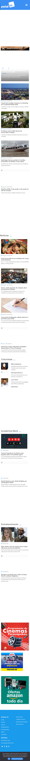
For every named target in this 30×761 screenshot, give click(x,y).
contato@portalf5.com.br (7, 743)
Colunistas (3, 734)
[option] (15, 48)
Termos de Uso (19, 724)
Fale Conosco (19, 717)
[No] (28, 756)
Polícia (2, 732)
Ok (9, 758)
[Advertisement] (15, 26)
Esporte (3, 724)
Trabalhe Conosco (20, 719)
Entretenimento (5, 729)
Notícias (3, 722)
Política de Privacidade (21, 722)
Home (2, 719)
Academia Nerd (5, 727)
